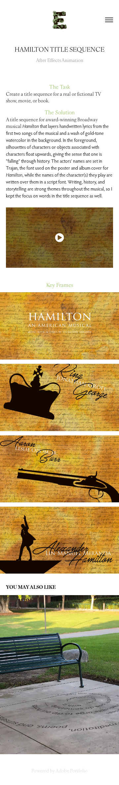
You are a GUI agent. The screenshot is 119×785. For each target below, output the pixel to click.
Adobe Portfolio (72, 770)
